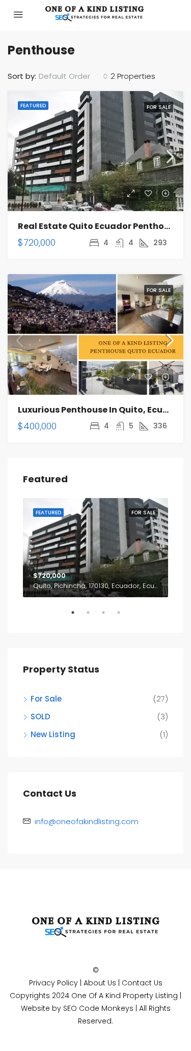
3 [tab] (108, 616)
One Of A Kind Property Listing (124, 995)
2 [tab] (93, 616)
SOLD (40, 716)
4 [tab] (124, 616)
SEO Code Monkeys (98, 1008)
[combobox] (73, 76)
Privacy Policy (53, 983)
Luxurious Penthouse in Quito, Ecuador (101, 410)
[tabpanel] (95, 547)
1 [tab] (78, 616)
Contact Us (142, 983)
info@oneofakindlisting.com (87, 821)
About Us (100, 983)
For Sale (159, 107)
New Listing (53, 734)
